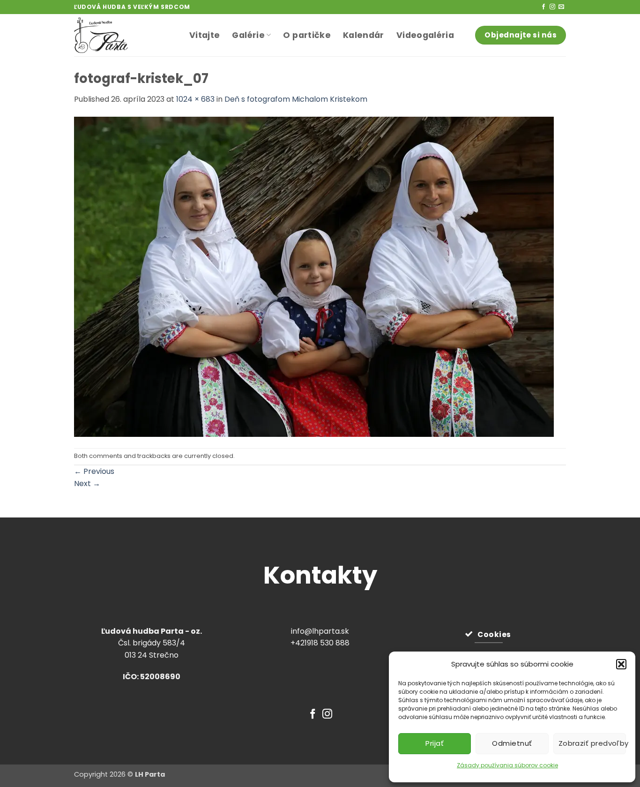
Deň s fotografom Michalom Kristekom (295, 99)
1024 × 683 (195, 99)
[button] (621, 664)
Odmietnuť (512, 743)
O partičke (307, 35)
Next (87, 483)
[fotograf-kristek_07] (314, 275)
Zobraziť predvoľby (592, 743)
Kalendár (363, 35)
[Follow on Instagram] (552, 7)
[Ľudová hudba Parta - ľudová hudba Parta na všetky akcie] (124, 35)
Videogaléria (425, 35)
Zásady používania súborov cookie (507, 765)
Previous (94, 471)
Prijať (434, 743)
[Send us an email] (561, 7)
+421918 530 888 (320, 642)
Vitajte (204, 35)
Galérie (248, 35)
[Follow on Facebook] (543, 7)
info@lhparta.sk (320, 631)
